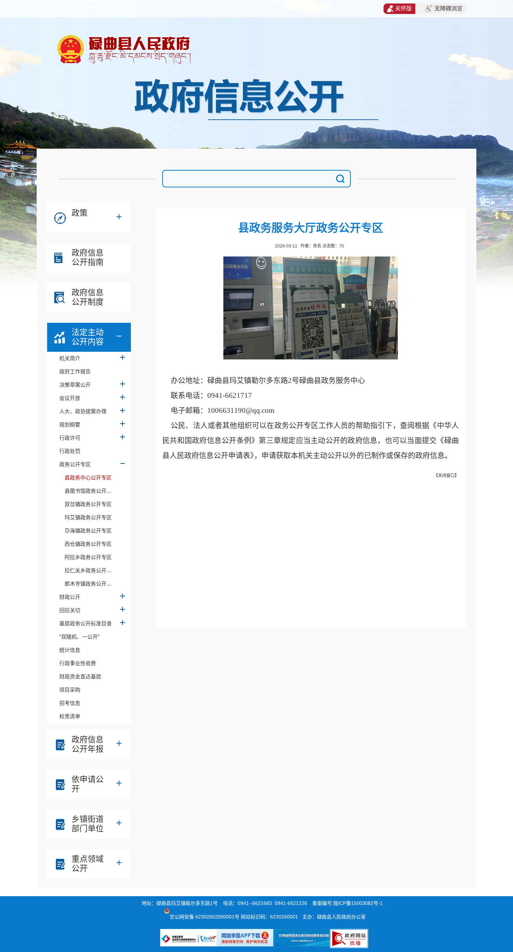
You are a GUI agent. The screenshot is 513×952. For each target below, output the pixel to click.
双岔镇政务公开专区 (88, 504)
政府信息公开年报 (88, 744)
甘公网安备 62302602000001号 (204, 917)
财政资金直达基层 (80, 676)
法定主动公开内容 (88, 337)
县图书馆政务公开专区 (91, 491)
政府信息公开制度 (88, 297)
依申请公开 (88, 784)
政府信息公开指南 (88, 257)
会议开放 (69, 398)
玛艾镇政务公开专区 (88, 517)
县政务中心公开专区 (88, 478)
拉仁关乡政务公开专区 (91, 570)
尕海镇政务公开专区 (88, 531)
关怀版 (403, 9)
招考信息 (69, 703)
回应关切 (69, 610)
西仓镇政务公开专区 (88, 544)
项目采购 (69, 690)
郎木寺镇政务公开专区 (91, 584)
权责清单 (69, 716)
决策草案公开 (75, 385)
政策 (80, 212)
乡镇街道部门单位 (88, 824)
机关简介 (69, 358)
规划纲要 (69, 424)
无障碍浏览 (448, 9)
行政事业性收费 (77, 663)
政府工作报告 (75, 371)
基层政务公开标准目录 (85, 623)
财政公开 (69, 597)
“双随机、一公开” (79, 637)
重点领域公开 (88, 863)
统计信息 (69, 650)
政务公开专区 (75, 464)
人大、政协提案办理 (82, 411)
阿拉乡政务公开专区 (88, 557)
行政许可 (69, 438)
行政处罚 (69, 451)
